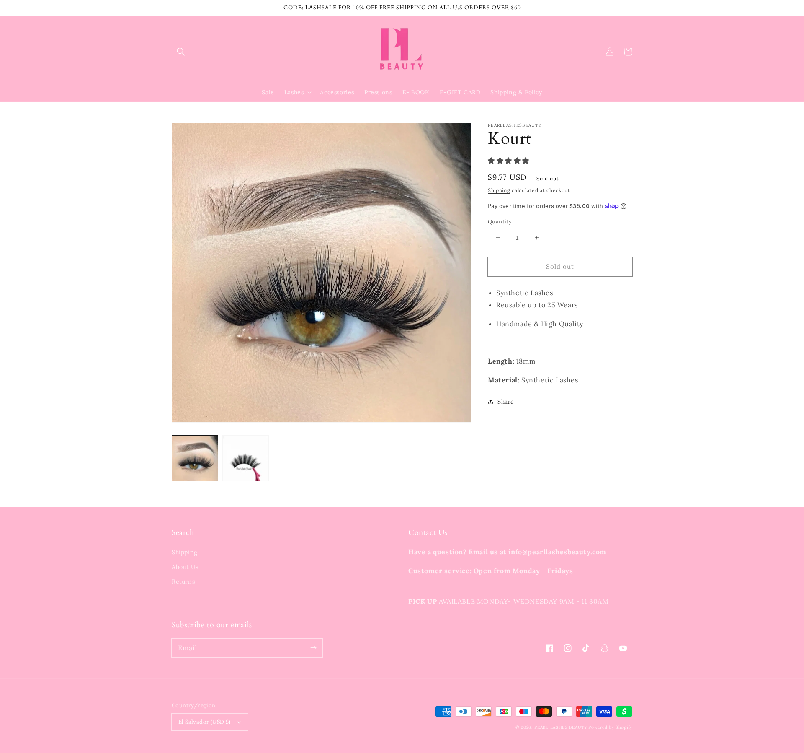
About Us (185, 567)
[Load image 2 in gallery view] (245, 458)
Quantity (500, 221)
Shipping (499, 190)
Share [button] (505, 401)
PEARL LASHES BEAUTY (560, 727)
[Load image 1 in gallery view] (195, 458)
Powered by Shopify (610, 727)
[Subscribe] (313, 648)
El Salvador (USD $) (204, 721)
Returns (183, 581)
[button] (181, 51)
